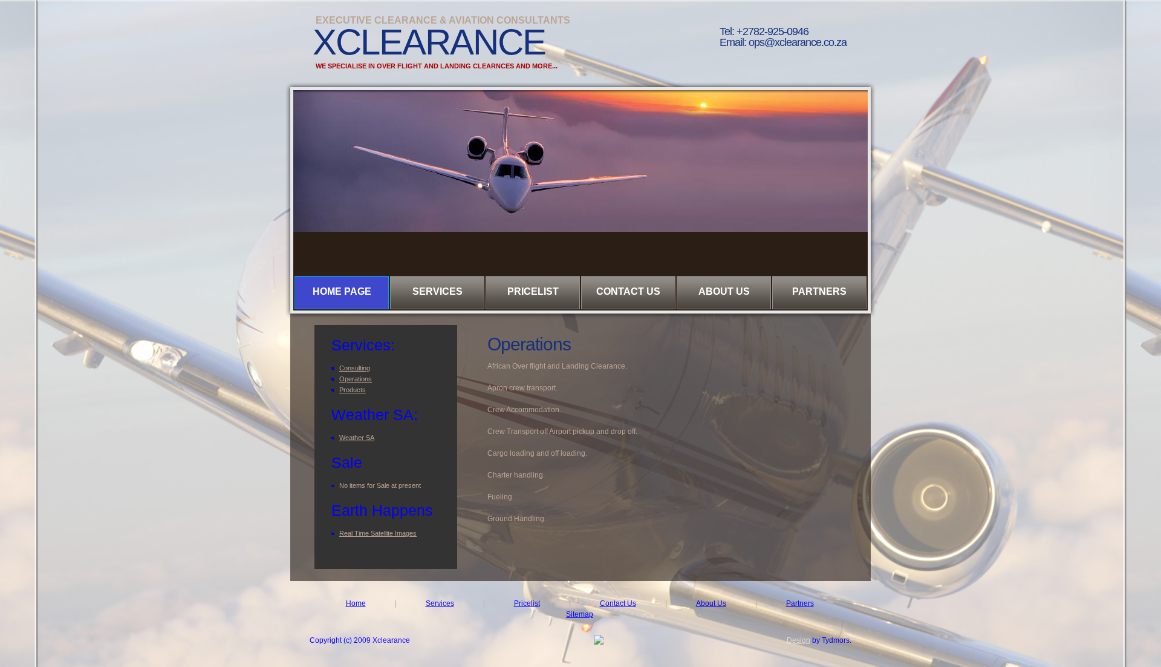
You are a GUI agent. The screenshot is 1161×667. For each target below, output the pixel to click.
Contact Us (628, 291)
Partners (819, 291)
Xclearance (429, 42)
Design (798, 640)
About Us (724, 291)
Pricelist (533, 291)
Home (356, 603)
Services (437, 291)
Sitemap (579, 614)
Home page (342, 291)
